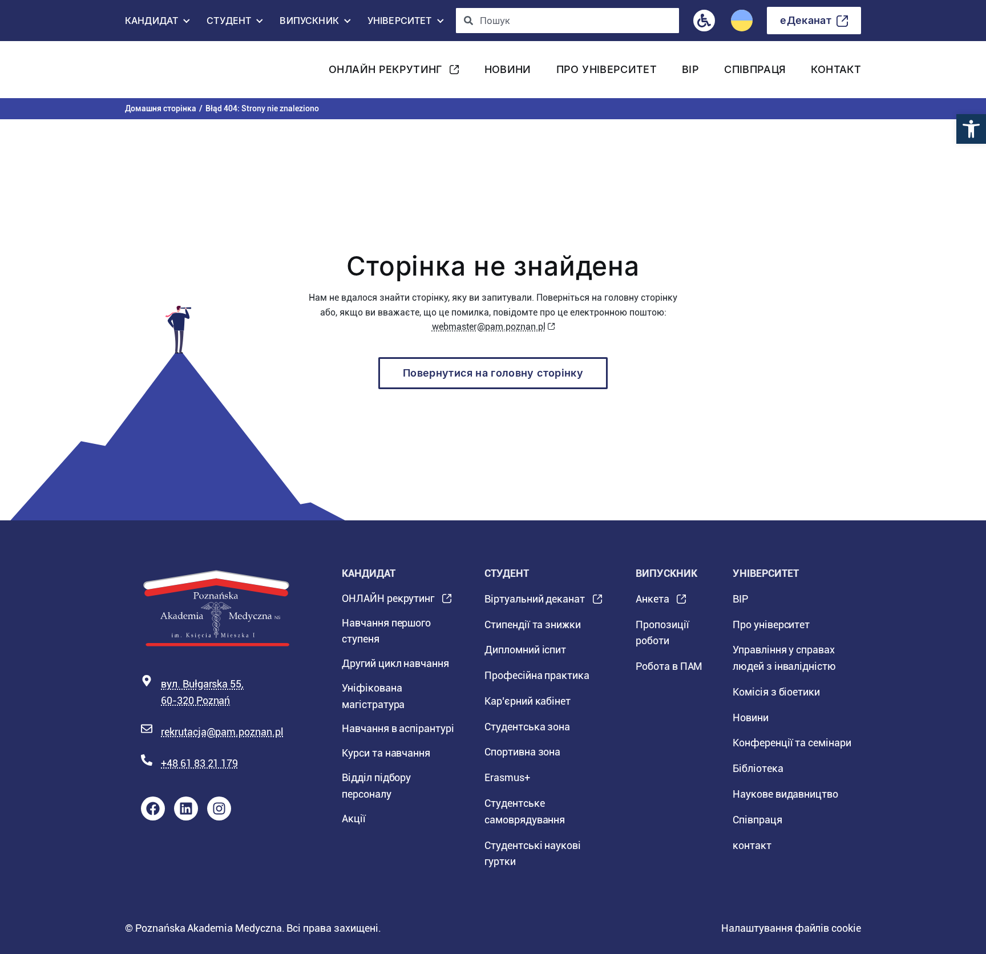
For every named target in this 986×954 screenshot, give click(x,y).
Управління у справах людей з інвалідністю (784, 658)
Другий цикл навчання (395, 663)
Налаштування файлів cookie (791, 928)
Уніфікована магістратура (373, 696)
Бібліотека (758, 768)
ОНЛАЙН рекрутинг (385, 72)
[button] (971, 129)
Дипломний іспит (525, 650)
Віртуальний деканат (534, 602)
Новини (507, 69)
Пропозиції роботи (662, 633)
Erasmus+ (507, 777)
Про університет (606, 69)
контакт (836, 69)
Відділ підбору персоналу (376, 785)
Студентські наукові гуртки (532, 853)
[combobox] (568, 20)
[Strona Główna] (171, 69)
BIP (690, 69)
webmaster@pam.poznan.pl (488, 326)
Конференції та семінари (792, 743)
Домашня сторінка (160, 108)
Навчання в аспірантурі (398, 728)
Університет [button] (399, 23)
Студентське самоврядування (524, 811)
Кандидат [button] (151, 23)
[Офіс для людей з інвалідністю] (704, 20)
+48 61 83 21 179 (199, 763)
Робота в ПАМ (669, 666)
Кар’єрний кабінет (527, 701)
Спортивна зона (522, 752)
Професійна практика (536, 675)
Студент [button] (229, 23)
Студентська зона (527, 727)
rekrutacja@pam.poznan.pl (222, 732)
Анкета (652, 602)
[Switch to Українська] (741, 20)
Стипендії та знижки (532, 624)
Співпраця (755, 69)
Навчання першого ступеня (386, 631)
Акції (354, 818)
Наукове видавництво (785, 794)
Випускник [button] (309, 23)
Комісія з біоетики (776, 692)
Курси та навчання (386, 753)
